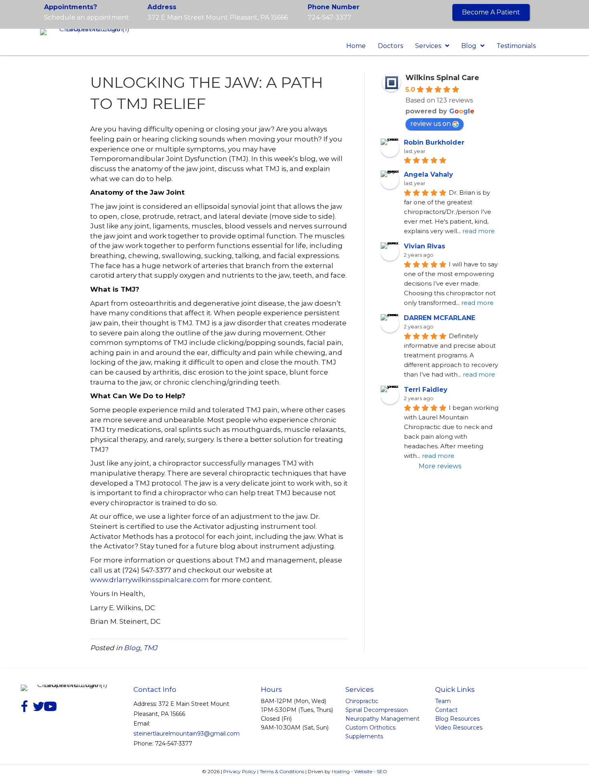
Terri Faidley (426, 389)
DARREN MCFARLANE (439, 318)
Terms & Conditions (282, 771)
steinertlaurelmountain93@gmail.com (186, 733)
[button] (491, 12)
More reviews (440, 466)
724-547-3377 (329, 17)
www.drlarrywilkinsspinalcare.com (149, 580)
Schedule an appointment (86, 17)
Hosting (341, 771)
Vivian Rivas (424, 246)
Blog (132, 648)
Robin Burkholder (434, 142)
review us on (430, 123)
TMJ (150, 648)
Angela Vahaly (428, 174)
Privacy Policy (239, 771)
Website (363, 771)
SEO (382, 771)
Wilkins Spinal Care (442, 77)
